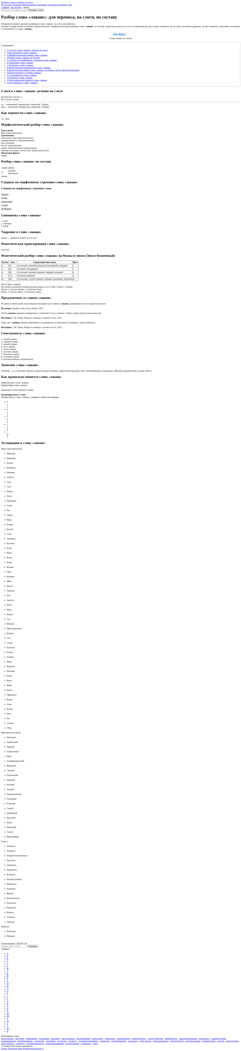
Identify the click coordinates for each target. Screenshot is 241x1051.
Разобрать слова (36, 10)
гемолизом (110, 1038)
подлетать (62, 1041)
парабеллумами (218, 1038)
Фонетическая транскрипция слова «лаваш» (29, 68)
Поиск (4, 1048)
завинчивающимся (188, 1038)
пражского (133, 1041)
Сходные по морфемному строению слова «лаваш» (32, 60)
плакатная (39, 1041)
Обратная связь (15, 1048)
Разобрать (33, 946)
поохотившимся (118, 1041)
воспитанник (7, 1038)
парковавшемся (8, 1041)
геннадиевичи (123, 1038)
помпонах (105, 1041)
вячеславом (97, 1038)
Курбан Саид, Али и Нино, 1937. (22, 308)
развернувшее (208, 1041)
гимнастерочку (139, 1038)
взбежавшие (31, 1038)
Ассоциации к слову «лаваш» (22, 83)
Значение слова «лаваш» (20, 78)
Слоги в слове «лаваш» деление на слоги (27, 50)
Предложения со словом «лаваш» (24, 73)
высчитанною (68, 1038)
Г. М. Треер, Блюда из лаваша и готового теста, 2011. (31, 318)
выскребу (55, 1038)
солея (95, 1043)
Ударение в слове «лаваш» (20, 65)
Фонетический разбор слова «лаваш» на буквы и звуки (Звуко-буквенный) (43, 70)
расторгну (20, 1043)
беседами (19, 1038)
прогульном (145, 1041)
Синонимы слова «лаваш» (20, 62)
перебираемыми (25, 1041)
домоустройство (155, 1038)
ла (2, 104)
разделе (220, 1041)
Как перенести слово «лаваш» (22, 52)
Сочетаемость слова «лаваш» (22, 75)
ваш (3, 107)
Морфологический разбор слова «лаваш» (27, 55)
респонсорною (72, 1043)
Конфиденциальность (33, 1048)
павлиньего (204, 1038)
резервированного (35, 1043)
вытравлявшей (84, 1038)
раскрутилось (232, 1041)
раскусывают (7, 1043)
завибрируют (171, 1038)
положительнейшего (88, 1041)
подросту (72, 1041)
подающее (51, 1041)
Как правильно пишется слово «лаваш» (27, 80)
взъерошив (44, 1038)
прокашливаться (160, 1041)
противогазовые (193, 1041)
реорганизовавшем (55, 1043)
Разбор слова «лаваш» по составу (23, 57)
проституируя (176, 1041)
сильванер (86, 1043)
